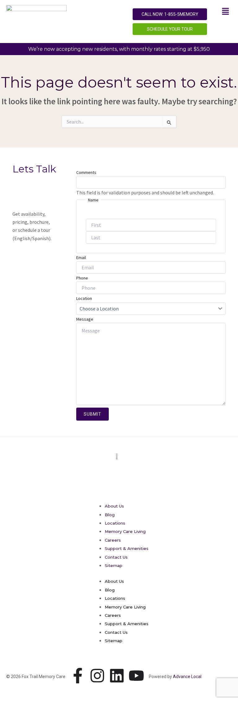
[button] (225, 11)
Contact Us (116, 557)
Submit (92, 414)
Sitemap (113, 565)
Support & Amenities (126, 548)
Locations (115, 523)
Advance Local (187, 676)
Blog (110, 514)
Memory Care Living (125, 531)
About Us (114, 506)
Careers (113, 540)
